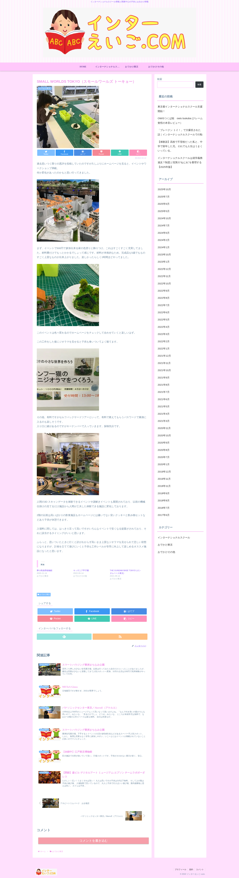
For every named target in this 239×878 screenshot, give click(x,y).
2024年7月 (164, 225)
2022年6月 (164, 312)
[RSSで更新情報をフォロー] (120, 637)
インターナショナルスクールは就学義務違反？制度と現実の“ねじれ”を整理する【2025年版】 (180, 162)
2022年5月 (164, 319)
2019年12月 (164, 471)
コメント (200, 869)
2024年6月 (164, 232)
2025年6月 (164, 203)
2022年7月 (164, 305)
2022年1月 (164, 348)
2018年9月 (164, 493)
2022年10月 (164, 283)
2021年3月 (164, 421)
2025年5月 (164, 211)
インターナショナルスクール (174, 537)
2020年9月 (164, 442)
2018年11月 (164, 486)
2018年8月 (164, 500)
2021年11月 (164, 363)
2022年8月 (164, 298)
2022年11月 (164, 276)
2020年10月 (164, 435)
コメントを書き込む (93, 840)
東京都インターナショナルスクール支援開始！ (180, 108)
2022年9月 (164, 290)
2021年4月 (164, 413)
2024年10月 (164, 218)
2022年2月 (164, 341)
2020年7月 (164, 457)
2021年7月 (164, 392)
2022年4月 (164, 327)
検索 (159, 79)
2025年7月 (164, 196)
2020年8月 (164, 450)
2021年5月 (164, 406)
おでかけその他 (166, 552)
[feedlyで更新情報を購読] (64, 637)
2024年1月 (164, 247)
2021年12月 (164, 355)
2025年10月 (164, 189)
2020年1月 (164, 464)
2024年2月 (164, 240)
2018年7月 (164, 507)
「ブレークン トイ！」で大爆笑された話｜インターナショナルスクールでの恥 (180, 132)
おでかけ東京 (45, 594)
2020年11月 (164, 428)
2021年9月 (164, 377)
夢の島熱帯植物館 (44, 570)
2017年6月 (164, 515)
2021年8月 (164, 384)
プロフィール (180, 869)
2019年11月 (164, 478)
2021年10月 (164, 370)
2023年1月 (164, 261)
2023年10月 (164, 254)
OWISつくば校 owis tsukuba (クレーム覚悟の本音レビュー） (180, 120)
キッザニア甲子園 (81, 570)
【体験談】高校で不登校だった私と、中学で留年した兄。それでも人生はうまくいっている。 (180, 146)
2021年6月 (164, 399)
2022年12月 (164, 269)
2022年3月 (164, 334)
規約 (191, 869)
